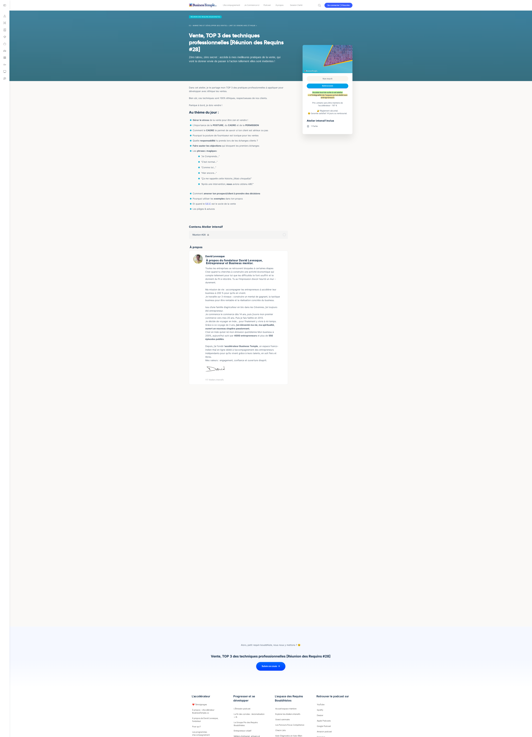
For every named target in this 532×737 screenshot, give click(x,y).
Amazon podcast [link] (324, 731)
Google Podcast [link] (324, 726)
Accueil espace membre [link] (285, 708)
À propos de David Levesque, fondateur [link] (205, 719)
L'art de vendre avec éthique (242, 26)
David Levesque (215, 256)
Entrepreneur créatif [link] (242, 731)
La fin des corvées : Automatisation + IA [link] (249, 715)
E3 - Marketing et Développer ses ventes (208, 26)
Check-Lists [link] (280, 730)
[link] (4, 43)
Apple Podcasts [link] (324, 721)
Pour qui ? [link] (196, 726)
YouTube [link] (320, 704)
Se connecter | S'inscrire (338, 5)
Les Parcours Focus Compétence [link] (289, 725)
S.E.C (208, 203)
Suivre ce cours (327, 86)
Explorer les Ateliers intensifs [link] (287, 714)
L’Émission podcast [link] (242, 708)
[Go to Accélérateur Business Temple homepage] (203, 5)
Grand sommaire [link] (282, 719)
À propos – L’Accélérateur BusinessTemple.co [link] (203, 711)
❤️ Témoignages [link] (199, 704)
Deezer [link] (320, 715)
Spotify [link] (320, 710)
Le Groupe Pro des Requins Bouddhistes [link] (246, 723)
